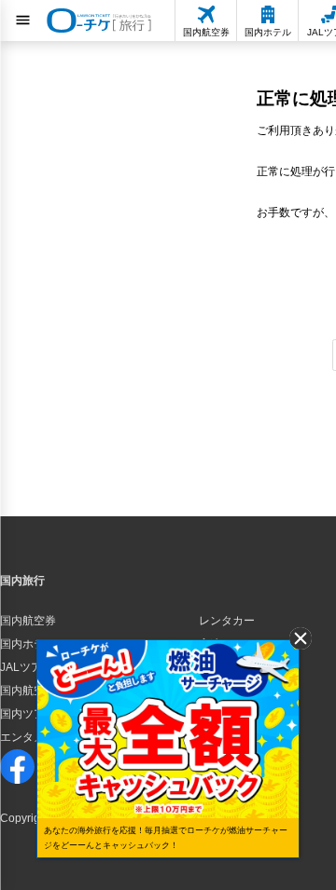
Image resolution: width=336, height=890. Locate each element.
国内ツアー (28, 713)
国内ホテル (28, 643)
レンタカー (227, 620)
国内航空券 (28, 620)
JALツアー (26, 667)
